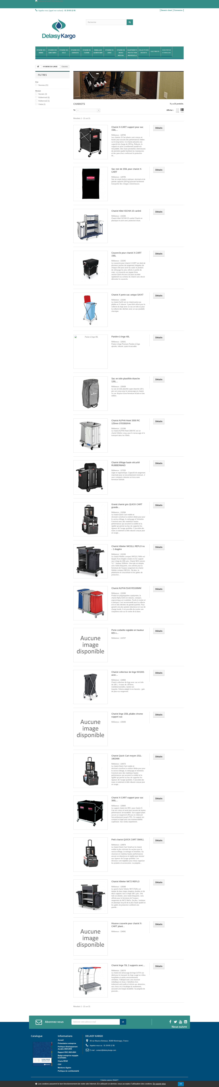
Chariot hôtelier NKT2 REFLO (125, 881)
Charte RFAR (63, 1061)
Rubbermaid (44, 97)
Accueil (61, 1040)
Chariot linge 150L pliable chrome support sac (127, 715)
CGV (59, 1064)
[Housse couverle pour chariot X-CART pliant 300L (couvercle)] (90, 938)
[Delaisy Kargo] (58, 29)
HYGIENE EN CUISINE (87, 51)
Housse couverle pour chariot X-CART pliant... (126, 925)
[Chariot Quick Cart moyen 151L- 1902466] (90, 771)
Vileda (41, 104)
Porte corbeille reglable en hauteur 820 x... (127, 631)
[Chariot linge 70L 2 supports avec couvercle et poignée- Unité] (90, 980)
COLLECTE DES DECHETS (144, 51)
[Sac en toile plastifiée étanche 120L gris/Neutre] (90, 393)
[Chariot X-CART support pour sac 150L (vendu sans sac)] (90, 142)
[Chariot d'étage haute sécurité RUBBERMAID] (90, 477)
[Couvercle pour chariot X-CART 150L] (90, 268)
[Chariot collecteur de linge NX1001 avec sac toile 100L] (90, 687)
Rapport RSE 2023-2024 (67, 1052)
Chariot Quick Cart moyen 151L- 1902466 (126, 757)
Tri (74, 110)
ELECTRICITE (155, 51)
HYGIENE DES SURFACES (75, 51)
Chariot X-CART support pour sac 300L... (127, 799)
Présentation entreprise (67, 1043)
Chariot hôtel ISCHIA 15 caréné (126, 211)
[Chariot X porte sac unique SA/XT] (90, 310)
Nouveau (43, 85)
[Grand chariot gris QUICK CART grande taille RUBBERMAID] (90, 519)
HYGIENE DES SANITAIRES (52, 51)
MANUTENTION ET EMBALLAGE (166, 51)
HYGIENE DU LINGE (109, 51)
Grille (177, 112)
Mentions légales (64, 1068)
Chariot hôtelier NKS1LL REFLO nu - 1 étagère (128, 547)
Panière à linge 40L (120, 336)
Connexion (178, 10)
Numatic (42, 94)
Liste (182, 112)
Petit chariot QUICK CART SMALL (127, 839)
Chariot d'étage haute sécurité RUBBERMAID (125, 464)
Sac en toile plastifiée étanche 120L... (125, 380)
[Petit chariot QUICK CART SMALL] (90, 854)
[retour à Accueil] (38, 66)
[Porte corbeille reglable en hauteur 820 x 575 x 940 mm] (90, 645)
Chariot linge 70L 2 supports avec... (128, 965)
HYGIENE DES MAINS (41, 51)
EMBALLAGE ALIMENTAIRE (98, 51)
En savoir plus (159, 1084)
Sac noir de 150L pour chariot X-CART (126, 170)
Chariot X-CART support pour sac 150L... (127, 128)
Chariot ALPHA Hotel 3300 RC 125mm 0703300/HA (125, 422)
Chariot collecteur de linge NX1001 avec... (127, 673)
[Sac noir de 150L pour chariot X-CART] (90, 184)
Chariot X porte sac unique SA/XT (127, 295)
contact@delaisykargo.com (106, 1050)
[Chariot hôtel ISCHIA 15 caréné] (90, 226)
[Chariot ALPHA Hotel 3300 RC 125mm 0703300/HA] (90, 435)
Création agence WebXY (109, 1080)
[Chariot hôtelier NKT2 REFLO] (90, 896)
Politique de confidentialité (68, 1071)
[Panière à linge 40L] (90, 352)
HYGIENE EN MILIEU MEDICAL (121, 52)
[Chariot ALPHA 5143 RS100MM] (90, 603)
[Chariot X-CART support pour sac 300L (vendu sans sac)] (90, 813)
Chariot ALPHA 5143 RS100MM (126, 588)
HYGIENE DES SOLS (63, 51)
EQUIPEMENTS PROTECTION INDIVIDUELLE (132, 52)
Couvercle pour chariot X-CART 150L (126, 254)
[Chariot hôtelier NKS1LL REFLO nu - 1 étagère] (90, 561)
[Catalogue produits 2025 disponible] (109, 4)
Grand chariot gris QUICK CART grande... (126, 505)
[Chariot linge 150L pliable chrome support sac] (90, 729)
